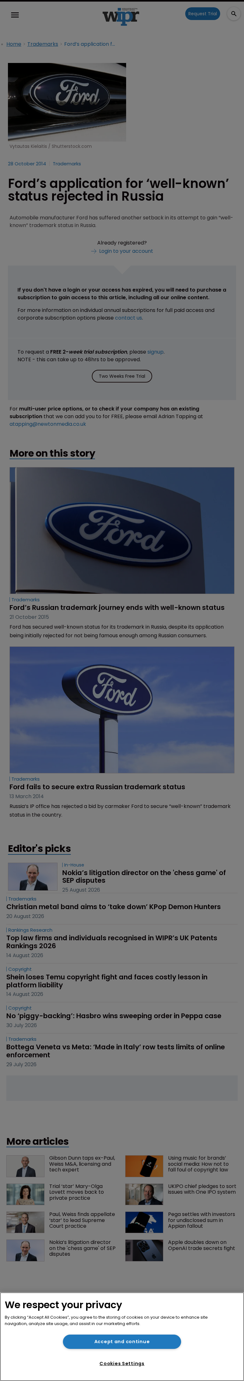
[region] (122, 1336)
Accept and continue (122, 1341)
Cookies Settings (122, 1363)
